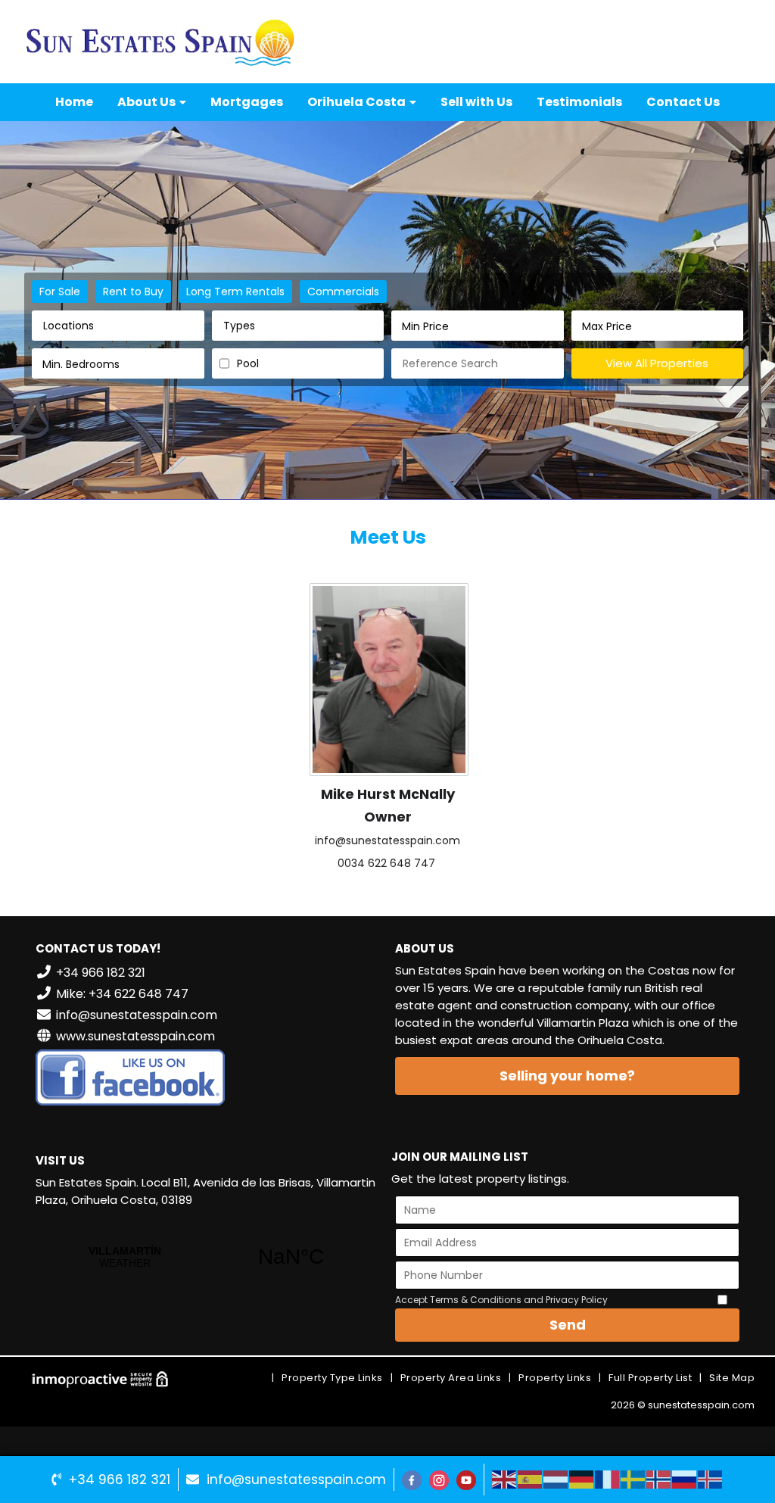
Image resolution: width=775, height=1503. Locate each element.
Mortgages (246, 102)
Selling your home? (567, 1075)
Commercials (343, 291)
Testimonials (579, 102)
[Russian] (685, 1478)
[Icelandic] (711, 1478)
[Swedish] (633, 1478)
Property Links (554, 1377)
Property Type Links (332, 1377)
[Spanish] (530, 1478)
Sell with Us (476, 102)
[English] (505, 1478)
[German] (582, 1478)
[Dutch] (556, 1478)
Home (74, 102)
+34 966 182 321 (119, 1479)
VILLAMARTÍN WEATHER (208, 1257)
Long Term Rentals (235, 291)
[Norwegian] (659, 1478)
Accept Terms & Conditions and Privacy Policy (501, 1299)
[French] (608, 1478)
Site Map (732, 1377)
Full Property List (650, 1377)
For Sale (59, 291)
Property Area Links (451, 1377)
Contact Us (683, 102)
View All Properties (656, 363)
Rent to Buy (133, 291)
